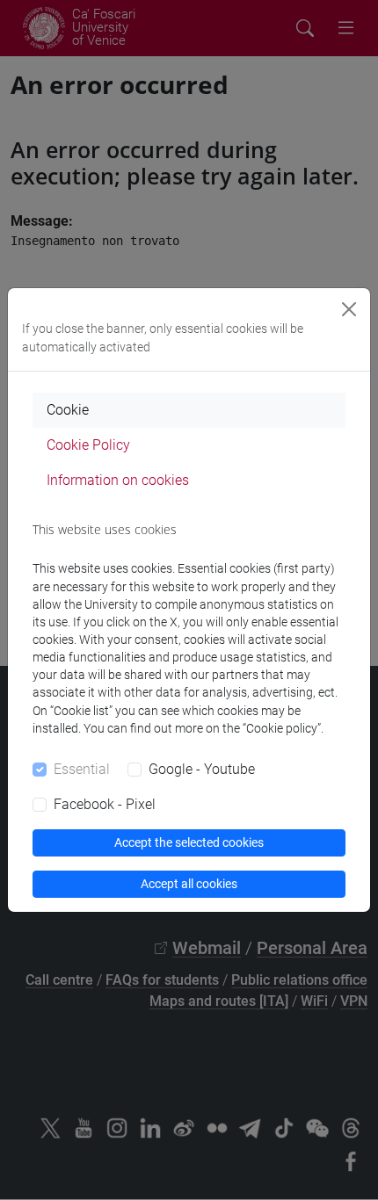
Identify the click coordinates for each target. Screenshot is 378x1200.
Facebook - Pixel (105, 804)
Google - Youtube (202, 769)
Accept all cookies (189, 884)
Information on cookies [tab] (118, 480)
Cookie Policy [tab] (88, 445)
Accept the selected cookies (189, 842)
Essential (82, 769)
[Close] (349, 309)
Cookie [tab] (68, 409)
